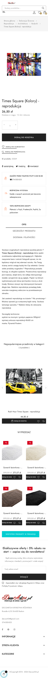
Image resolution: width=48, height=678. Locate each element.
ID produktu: (6, 158)
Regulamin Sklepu (33, 583)
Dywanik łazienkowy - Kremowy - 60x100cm (36, 467)
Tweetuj (21, 166)
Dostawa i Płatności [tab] (24, 237)
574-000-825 (17, 179)
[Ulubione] (39, 12)
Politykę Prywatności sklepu (12, 586)
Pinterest (34, 166)
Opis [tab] (24, 224)
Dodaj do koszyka (24, 137)
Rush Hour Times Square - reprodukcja (24, 411)
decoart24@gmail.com (10, 618)
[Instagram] (14, 629)
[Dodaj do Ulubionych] (38, 421)
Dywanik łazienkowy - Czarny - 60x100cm (36, 513)
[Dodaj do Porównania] (43, 421)
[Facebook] (2, 629)
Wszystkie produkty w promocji (21, 534)
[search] (43, 8)
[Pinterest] (8, 629)
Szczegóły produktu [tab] (24, 230)
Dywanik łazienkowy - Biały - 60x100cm (12, 467)
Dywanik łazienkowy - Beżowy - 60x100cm (12, 513)
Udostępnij (8, 166)
